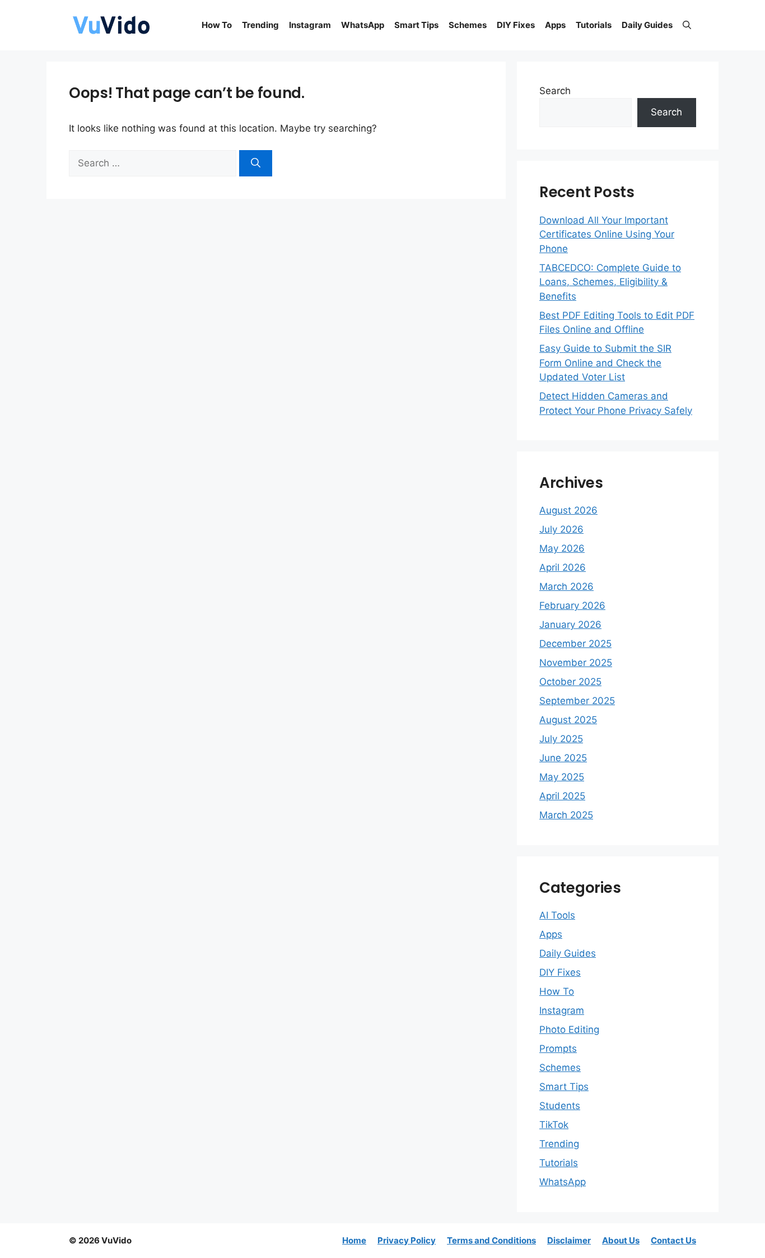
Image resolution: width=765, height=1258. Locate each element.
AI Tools (557, 915)
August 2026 (568, 510)
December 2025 (575, 643)
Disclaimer (569, 1240)
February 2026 (572, 605)
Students (559, 1105)
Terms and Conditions (491, 1240)
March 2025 (566, 815)
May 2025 (561, 776)
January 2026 (570, 624)
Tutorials (594, 25)
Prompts (558, 1048)
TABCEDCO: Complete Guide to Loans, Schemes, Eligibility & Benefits (610, 282)
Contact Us (673, 1240)
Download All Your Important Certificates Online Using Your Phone (606, 234)
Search (555, 90)
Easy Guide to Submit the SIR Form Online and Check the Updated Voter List (605, 363)
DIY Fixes (516, 25)
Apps (555, 25)
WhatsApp (362, 25)
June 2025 (563, 757)
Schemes (468, 25)
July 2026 (561, 529)
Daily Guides (647, 25)
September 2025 (577, 700)
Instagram (310, 25)
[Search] (255, 163)
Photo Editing (569, 1029)
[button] (687, 25)
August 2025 (568, 719)
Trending (260, 25)
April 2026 (562, 567)
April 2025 (562, 796)
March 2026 (566, 586)
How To (217, 25)
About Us (621, 1240)
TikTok (553, 1124)
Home (354, 1240)
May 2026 (562, 548)
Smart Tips (416, 25)
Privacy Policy (406, 1240)
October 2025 (570, 681)
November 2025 (575, 662)
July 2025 (561, 738)
